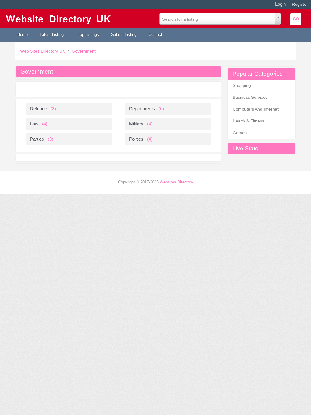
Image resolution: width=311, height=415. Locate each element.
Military (136, 123)
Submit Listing (123, 34)
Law (34, 123)
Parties (37, 139)
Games (240, 132)
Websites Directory (176, 182)
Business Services (250, 97)
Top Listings (88, 34)
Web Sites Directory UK (43, 51)
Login (280, 4)
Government (84, 51)
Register (300, 4)
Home (22, 34)
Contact (155, 34)
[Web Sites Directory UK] (60, 18)
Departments (142, 108)
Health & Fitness (248, 120)
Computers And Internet (256, 109)
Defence (38, 108)
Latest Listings (53, 34)
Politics (136, 139)
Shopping (242, 85)
